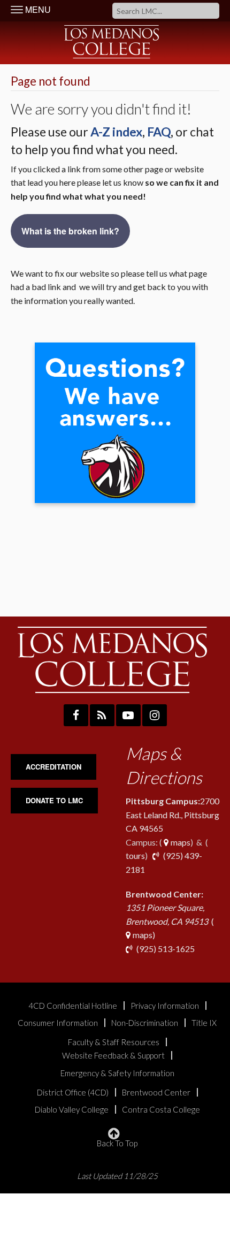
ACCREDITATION (53, 767)
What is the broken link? (70, 231)
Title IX (204, 1023)
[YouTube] (128, 715)
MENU (37, 9)
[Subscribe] (102, 715)
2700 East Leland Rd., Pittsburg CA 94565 (172, 814)
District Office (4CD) (73, 1093)
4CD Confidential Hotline (72, 1006)
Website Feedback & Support (113, 1056)
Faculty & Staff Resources (113, 1042)
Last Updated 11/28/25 (117, 1176)
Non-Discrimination (144, 1023)
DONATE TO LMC (54, 800)
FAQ (159, 131)
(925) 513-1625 (165, 948)
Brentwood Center (156, 1093)
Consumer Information (58, 1023)
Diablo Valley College (72, 1110)
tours (135, 855)
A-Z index (116, 131)
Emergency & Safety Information (117, 1073)
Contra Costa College (161, 1110)
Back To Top (117, 1142)
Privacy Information (165, 1006)
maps (179, 842)
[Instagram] (154, 715)
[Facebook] (76, 715)
